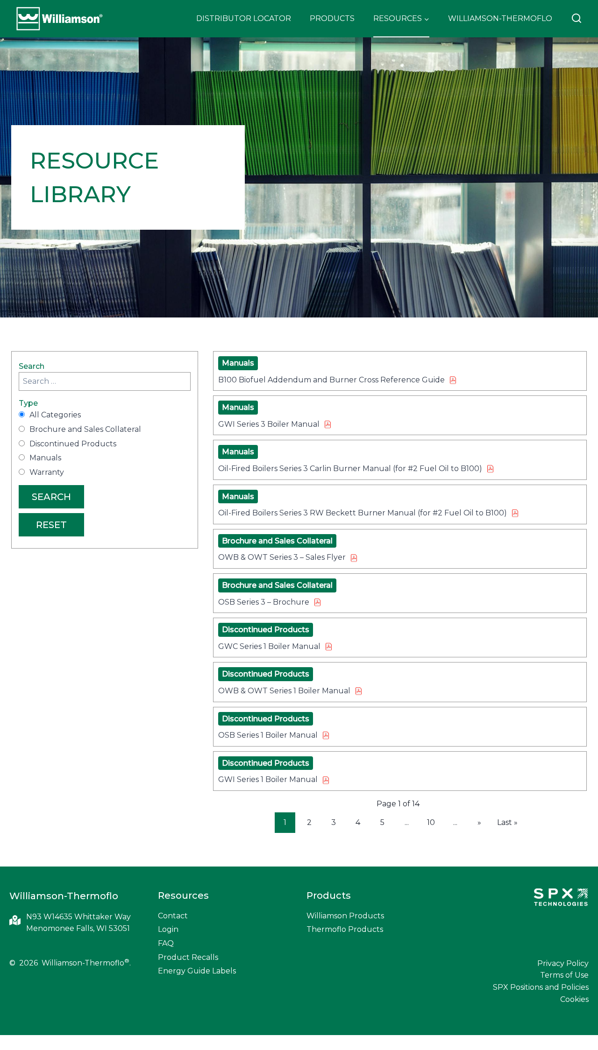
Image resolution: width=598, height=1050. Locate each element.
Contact (173, 915)
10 (431, 822)
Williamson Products (345, 915)
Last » (507, 822)
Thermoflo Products (344, 929)
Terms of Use (564, 975)
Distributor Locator (243, 18)
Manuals (45, 457)
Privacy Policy (563, 963)
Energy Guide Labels (197, 970)
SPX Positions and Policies (541, 987)
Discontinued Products (72, 443)
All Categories (55, 414)
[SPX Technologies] (561, 898)
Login (168, 929)
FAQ (166, 943)
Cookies (574, 999)
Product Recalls (188, 957)
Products (332, 18)
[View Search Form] (576, 18)
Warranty (46, 472)
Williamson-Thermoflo (500, 18)
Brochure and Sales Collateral (85, 429)
